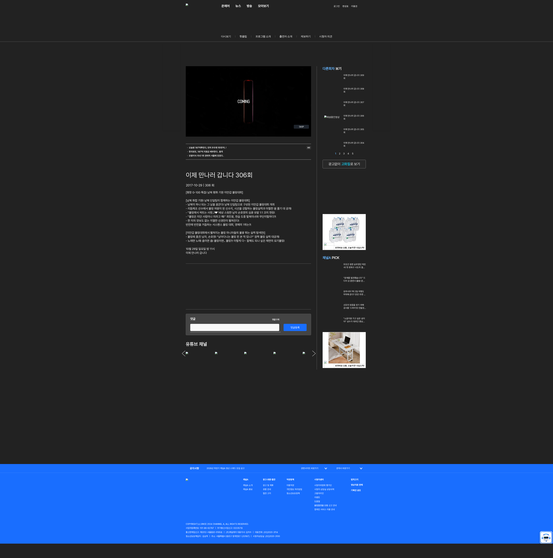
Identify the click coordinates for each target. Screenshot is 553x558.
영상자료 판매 (357, 485)
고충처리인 (319, 493)
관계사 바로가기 (343, 468)
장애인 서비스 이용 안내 (324, 509)
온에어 (225, 6)
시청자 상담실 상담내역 (324, 489)
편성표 (345, 6)
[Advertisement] (171, 86)
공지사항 (194, 468)
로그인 (337, 6)
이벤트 (317, 497)
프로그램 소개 (263, 36)
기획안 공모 (356, 490)
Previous (183, 353)
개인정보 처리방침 (294, 489)
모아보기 (263, 6)
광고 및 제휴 (268, 485)
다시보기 (226, 36)
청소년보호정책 (293, 493)
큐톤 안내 (267, 489)
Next (314, 353)
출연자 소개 (285, 36)
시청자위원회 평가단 (323, 485)
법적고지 (354, 479)
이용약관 (290, 485)
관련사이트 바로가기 (309, 468)
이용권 (354, 6)
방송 (249, 6)
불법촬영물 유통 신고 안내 (325, 505)
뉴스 (238, 6)
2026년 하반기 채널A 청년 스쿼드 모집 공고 (226, 468)
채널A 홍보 (248, 489)
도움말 (317, 501)
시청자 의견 (325, 36)
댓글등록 (295, 327)
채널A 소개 (248, 485)
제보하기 (306, 36)
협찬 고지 (267, 493)
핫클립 (243, 36)
